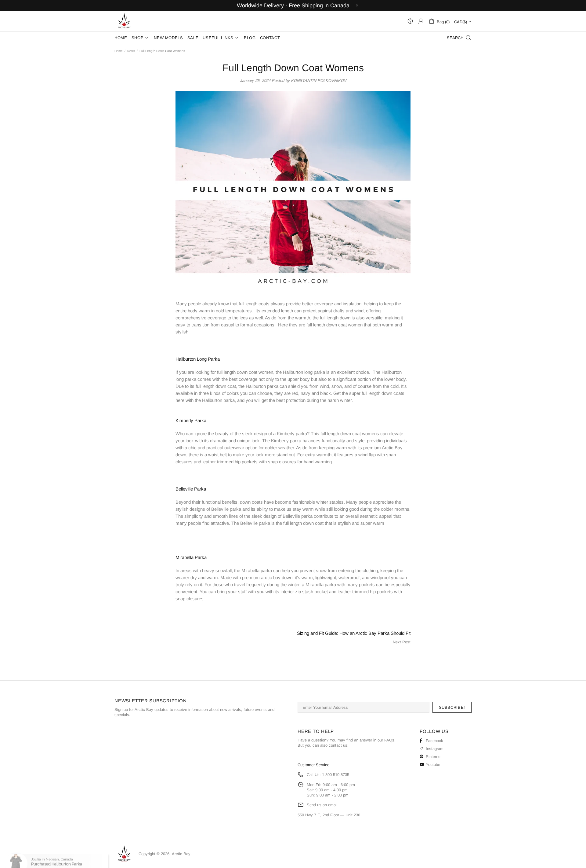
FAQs (389, 740)
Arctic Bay (124, 21)
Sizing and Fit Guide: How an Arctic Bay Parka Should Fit (354, 633)
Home (118, 51)
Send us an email (322, 805)
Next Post (402, 642)
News (131, 51)
